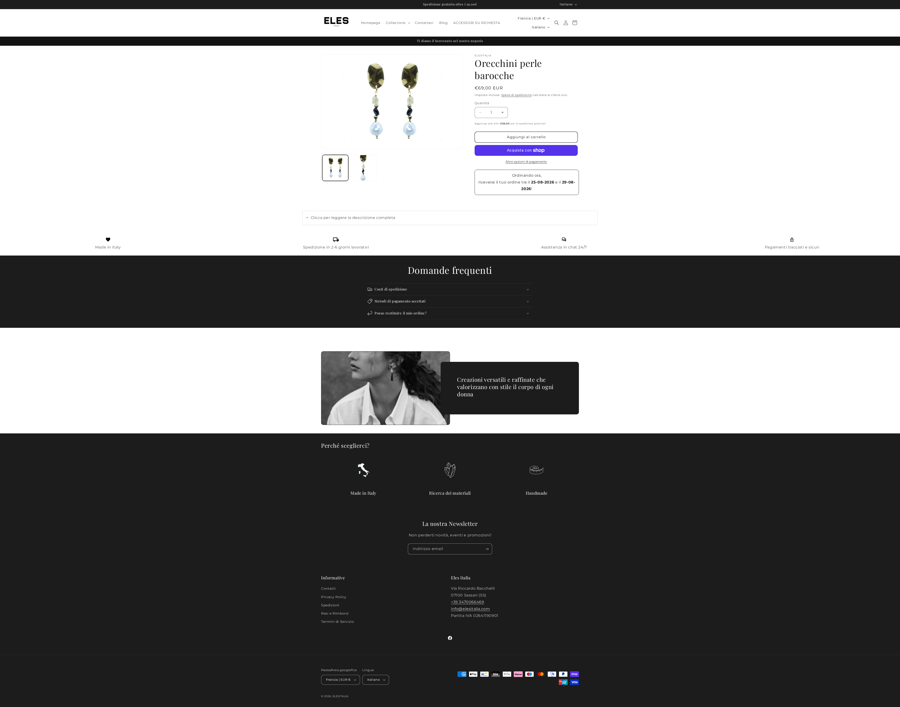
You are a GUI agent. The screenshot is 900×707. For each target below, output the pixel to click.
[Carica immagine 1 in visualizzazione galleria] (335, 168)
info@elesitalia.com (470, 609)
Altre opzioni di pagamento (526, 161)
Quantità (482, 103)
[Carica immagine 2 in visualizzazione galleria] (364, 168)
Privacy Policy (333, 597)
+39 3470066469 (467, 602)
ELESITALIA (341, 696)
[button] (397, 23)
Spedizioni (330, 605)
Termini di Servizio (337, 621)
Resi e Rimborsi (335, 613)
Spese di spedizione (516, 95)
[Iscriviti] (487, 548)
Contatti (328, 588)
